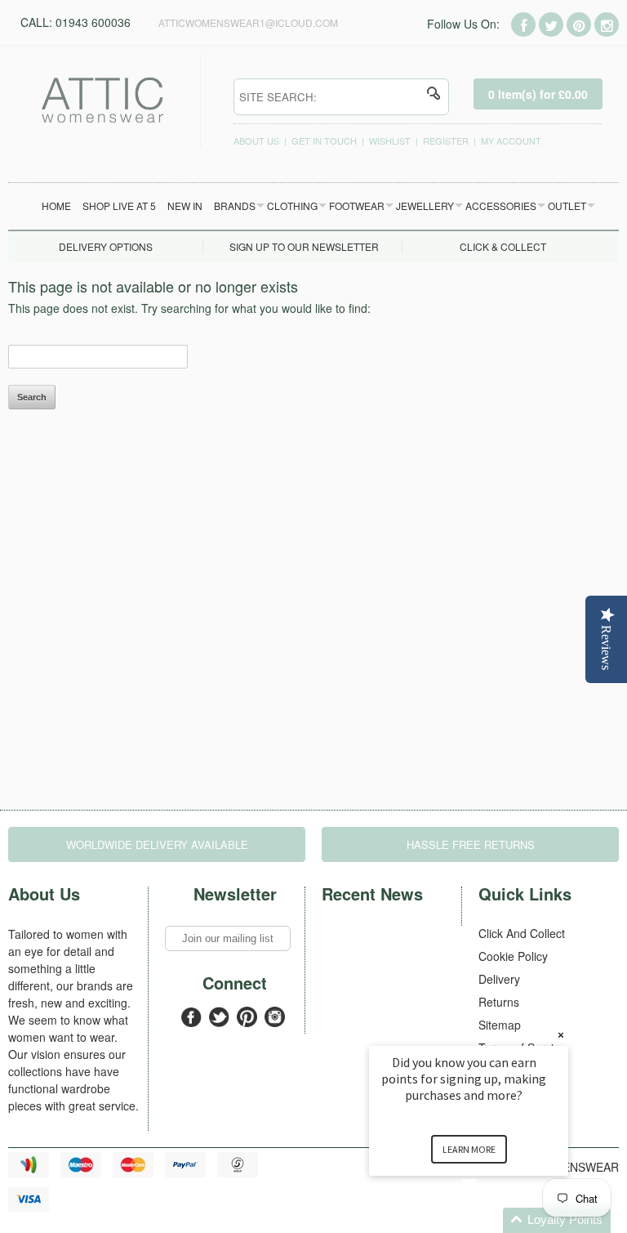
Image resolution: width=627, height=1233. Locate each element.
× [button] (561, 1035)
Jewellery (425, 205)
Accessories (500, 205)
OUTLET (567, 205)
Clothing (292, 205)
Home (56, 205)
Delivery (499, 979)
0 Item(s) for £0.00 (538, 94)
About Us (256, 140)
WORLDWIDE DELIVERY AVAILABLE (157, 844)
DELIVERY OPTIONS (106, 246)
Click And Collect (521, 933)
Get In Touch (324, 140)
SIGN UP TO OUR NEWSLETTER (304, 246)
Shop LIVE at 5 (119, 205)
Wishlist (390, 140)
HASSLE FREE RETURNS (471, 844)
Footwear (357, 205)
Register (446, 140)
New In (184, 205)
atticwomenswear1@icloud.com (248, 22)
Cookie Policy (513, 956)
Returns (498, 1002)
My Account (511, 140)
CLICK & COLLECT (503, 246)
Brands (235, 205)
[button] (488, 1220)
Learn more (469, 1149)
